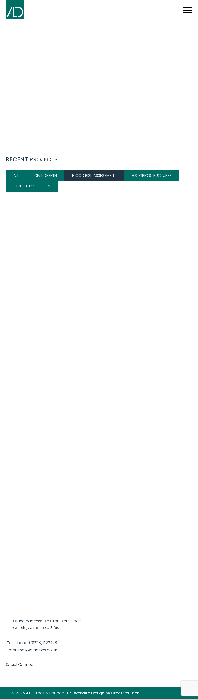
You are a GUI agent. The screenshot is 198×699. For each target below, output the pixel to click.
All (16, 175)
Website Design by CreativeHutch (107, 693)
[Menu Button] (185, 11)
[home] (15, 17)
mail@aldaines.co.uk (37, 650)
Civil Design (45, 175)
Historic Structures (152, 175)
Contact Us (99, 544)
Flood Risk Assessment (94, 175)
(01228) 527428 (43, 643)
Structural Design (32, 186)
